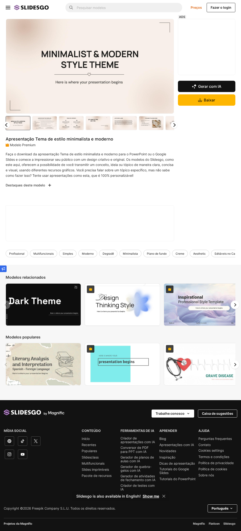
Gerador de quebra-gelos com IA (135, 469)
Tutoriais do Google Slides (174, 471)
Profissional (16, 254)
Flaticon (214, 524)
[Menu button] (8, 7)
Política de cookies (212, 470)
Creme (180, 254)
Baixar (210, 100)
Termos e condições (213, 457)
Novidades (167, 452)
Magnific (199, 524)
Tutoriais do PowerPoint (177, 479)
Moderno (88, 254)
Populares (89, 452)
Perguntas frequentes (215, 439)
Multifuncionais (43, 254)
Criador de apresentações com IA (137, 440)
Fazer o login (221, 7)
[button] (175, 125)
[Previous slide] (6, 305)
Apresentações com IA (176, 445)
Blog (162, 439)
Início (86, 439)
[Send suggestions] (3, 269)
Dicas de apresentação (177, 464)
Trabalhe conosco (170, 414)
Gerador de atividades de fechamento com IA (137, 478)
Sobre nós (206, 476)
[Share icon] (167, 26)
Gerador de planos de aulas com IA (137, 459)
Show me (151, 496)
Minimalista (130, 254)
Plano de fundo (157, 254)
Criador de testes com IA (137, 488)
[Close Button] (164, 496)
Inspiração (167, 458)
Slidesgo (229, 524)
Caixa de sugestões (217, 414)
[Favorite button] (154, 26)
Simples (68, 254)
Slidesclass (90, 458)
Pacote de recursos (97, 476)
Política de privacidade (216, 464)
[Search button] (71, 7)
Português (220, 509)
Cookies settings (211, 451)
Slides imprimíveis (95, 470)
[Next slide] (168, 66)
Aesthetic (199, 254)
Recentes (89, 445)
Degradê (108, 254)
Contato (204, 445)
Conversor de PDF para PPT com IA (134, 450)
